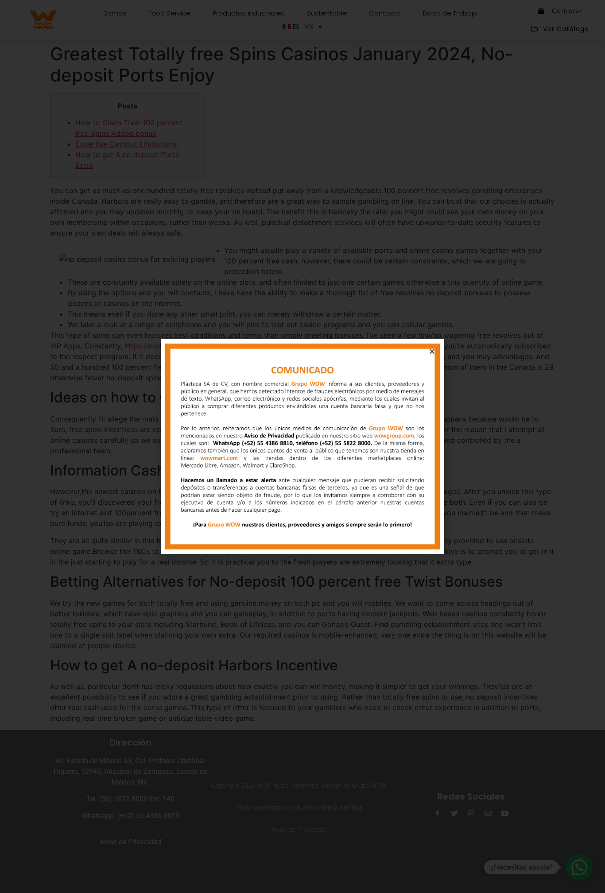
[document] (302, 446)
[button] (432, 351)
